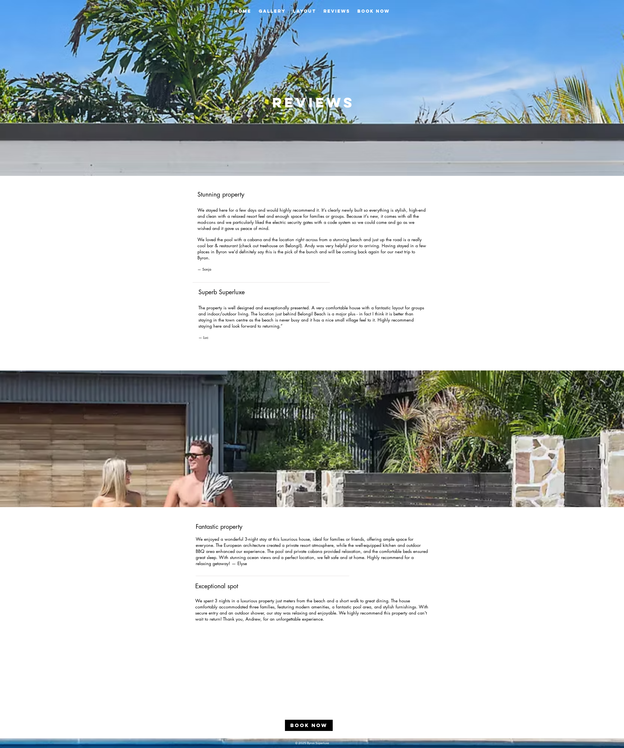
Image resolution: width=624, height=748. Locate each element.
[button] (272, 11)
